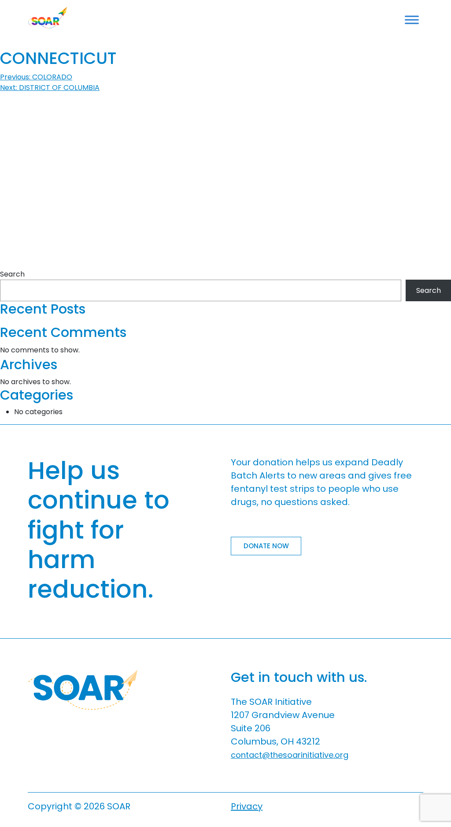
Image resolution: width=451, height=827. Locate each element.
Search (12, 274)
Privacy (246, 806)
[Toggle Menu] (412, 19)
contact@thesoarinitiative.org (289, 754)
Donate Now (266, 545)
